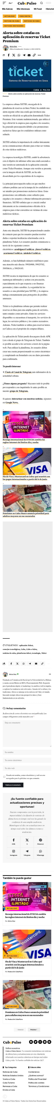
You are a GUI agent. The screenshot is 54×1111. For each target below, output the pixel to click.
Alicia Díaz (13, 46)
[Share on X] (13, 55)
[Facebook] (13, 841)
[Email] (29, 55)
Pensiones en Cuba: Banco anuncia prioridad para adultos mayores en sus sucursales (27, 1014)
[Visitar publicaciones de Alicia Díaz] (6, 48)
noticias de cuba (9, 653)
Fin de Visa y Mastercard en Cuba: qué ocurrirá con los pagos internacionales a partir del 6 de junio (24, 964)
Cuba (23, 649)
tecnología (36, 653)
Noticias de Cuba (32, 21)
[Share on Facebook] (8, 55)
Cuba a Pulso (31, 649)
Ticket (44, 653)
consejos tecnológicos (11, 649)
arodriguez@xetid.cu (24, 249)
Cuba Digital (25, 16)
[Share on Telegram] (24, 55)
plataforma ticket (24, 653)
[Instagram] (13, 853)
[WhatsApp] (40, 853)
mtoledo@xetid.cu (32, 253)
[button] (5, 3)
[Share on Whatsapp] (18, 55)
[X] (27, 841)
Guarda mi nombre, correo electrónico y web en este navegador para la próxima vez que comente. (25, 777)
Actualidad (9, 16)
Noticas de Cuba (11, 21)
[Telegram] (27, 853)
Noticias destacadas (14, 26)
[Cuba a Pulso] (27, 3)
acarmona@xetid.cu (12, 253)
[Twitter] (36, 1042)
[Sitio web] (50, 674)
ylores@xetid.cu (42, 249)
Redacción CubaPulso (15, 971)
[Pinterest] (40, 841)
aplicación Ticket (26, 645)
